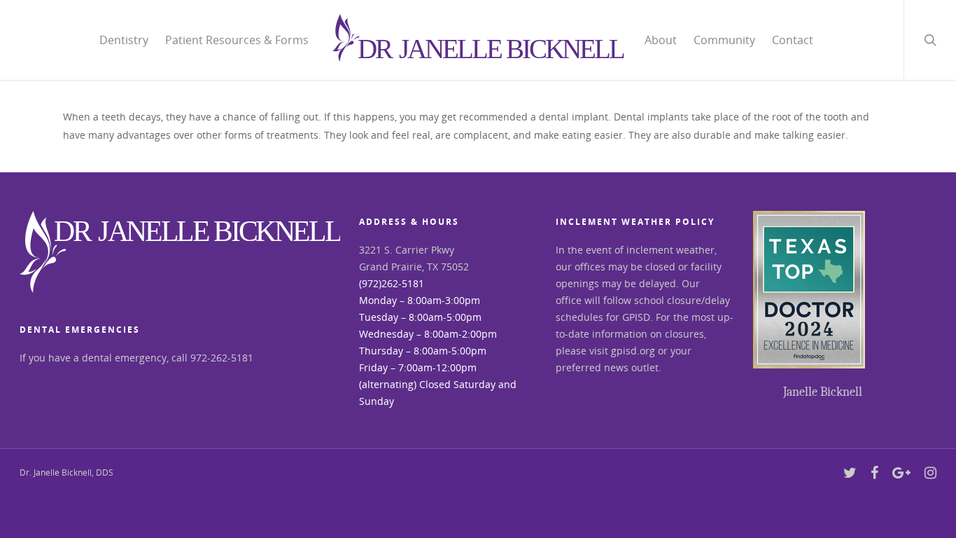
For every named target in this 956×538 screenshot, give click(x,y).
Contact (792, 40)
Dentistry (123, 40)
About (661, 40)
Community (724, 40)
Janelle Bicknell (822, 392)
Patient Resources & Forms (237, 40)
